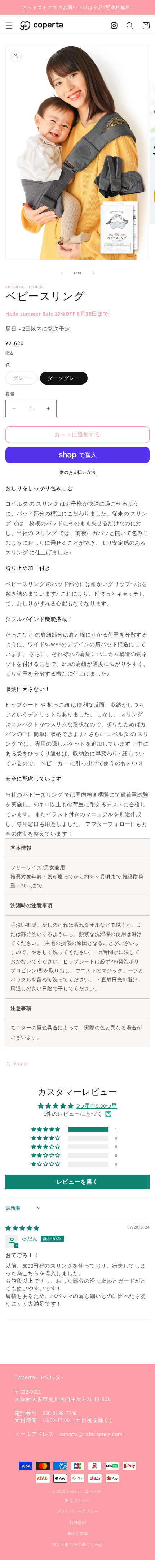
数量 (10, 394)
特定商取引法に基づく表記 (77, 1544)
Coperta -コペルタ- (85, 1491)
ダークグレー (64, 378)
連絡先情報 (77, 1533)
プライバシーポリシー (78, 1511)
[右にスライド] (93, 273)
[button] (9, 26)
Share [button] (20, 1063)
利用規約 (77, 1522)
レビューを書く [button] (77, 1182)
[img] (22, 1228)
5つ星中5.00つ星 (96, 1105)
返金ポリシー (77, 1500)
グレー (23, 379)
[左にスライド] (62, 273)
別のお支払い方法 (77, 472)
